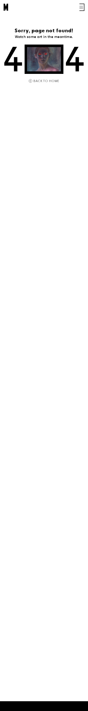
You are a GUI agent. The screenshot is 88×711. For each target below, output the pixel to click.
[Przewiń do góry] (80, 707)
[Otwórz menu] (81, 7)
